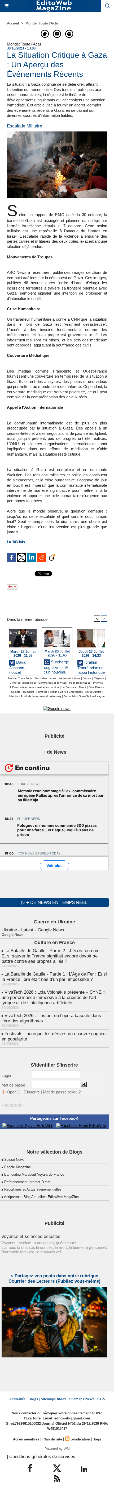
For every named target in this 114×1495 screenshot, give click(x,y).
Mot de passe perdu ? (62, 1092)
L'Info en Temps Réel (23, 682)
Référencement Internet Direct (27, 1182)
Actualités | (18, 1399)
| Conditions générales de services (41, 1456)
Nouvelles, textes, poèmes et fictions (57, 678)
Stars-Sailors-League (92, 696)
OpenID (13, 1092)
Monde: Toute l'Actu (41, 23)
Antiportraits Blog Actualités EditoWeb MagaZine (41, 1197)
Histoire (13, 696)
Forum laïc (70, 696)
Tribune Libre (58, 691)
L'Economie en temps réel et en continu (34, 687)
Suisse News (14, 1160)
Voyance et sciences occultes (30, 1236)
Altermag (55, 696)
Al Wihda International (34, 696)
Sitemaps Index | (54, 1399)
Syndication (80, 1439)
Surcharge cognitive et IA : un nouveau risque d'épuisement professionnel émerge (56, 666)
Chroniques (76, 691)
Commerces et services (52, 682)
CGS (101, 1399)
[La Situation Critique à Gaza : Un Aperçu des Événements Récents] (57, 133)
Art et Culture (93, 691)
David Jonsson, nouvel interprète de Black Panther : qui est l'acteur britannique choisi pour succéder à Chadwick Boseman (22, 666)
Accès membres (26, 1439)
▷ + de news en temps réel (54, 902)
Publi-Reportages (79, 682)
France (87, 678)
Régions (99, 678)
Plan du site (52, 1439)
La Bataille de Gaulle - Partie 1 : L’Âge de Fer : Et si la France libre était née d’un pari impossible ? (54, 977)
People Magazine (17, 1167)
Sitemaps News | (82, 1399)
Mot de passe (13, 1085)
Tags (97, 1439)
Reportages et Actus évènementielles (33, 1189)
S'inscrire (32, 1092)
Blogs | (34, 1399)
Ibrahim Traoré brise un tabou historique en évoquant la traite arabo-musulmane (91, 666)
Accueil (13, 23)
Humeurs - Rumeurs (35, 691)
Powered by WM (57, 1449)
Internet (98, 682)
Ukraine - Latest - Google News (33, 929)
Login (6, 1075)
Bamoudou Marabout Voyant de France (34, 1174)
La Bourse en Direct (74, 687)
